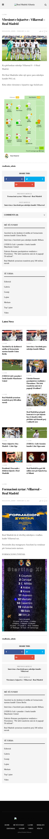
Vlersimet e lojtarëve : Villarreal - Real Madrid (24, 680)
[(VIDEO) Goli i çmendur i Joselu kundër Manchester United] (12, 364)
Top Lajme (8, 308)
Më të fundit (18, 825)
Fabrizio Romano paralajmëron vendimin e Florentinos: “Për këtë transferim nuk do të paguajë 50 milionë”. (24, 253)
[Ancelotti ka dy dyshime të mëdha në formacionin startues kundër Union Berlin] (12, 335)
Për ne (39, 828)
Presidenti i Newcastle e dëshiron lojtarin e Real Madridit (10, 470)
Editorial (7, 282)
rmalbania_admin (8, 31)
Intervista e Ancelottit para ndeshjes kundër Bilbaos (24, 240)
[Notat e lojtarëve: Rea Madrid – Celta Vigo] (12, 432)
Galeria (7, 287)
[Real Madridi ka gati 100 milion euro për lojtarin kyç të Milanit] (37, 457)
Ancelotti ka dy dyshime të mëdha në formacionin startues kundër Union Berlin (23, 234)
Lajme (4, 14)
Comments (11, 215)
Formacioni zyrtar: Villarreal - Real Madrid (24, 196)
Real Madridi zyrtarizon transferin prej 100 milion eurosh (23, 262)
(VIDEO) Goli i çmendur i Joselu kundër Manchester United (20, 245)
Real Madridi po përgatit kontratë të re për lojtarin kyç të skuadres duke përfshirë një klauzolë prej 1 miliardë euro (36, 417)
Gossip (6, 292)
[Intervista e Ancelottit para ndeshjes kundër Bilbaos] (37, 335)
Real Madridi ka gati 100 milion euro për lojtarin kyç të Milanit (37, 470)
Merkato (7, 302)
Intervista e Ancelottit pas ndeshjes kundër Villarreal (24, 205)
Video (6, 313)
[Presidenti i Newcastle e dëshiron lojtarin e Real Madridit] (12, 457)
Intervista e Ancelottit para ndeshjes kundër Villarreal (24, 670)
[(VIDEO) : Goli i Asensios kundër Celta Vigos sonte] (37, 432)
